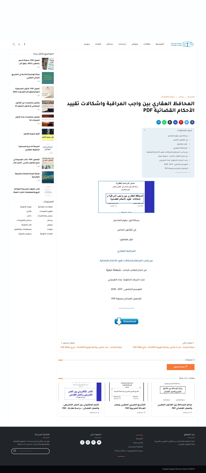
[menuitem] (160, 44)
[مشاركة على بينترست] (181, 122)
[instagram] (88, 442)
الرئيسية (139, 439)
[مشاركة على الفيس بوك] (192, 122)
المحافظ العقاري (180, 148)
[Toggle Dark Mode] (19, 44)
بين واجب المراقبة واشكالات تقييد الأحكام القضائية (167, 152)
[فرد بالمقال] (186, 122)
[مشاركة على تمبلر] (170, 122)
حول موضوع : (182, 144)
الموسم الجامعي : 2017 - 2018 (176, 165)
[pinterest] (93, 442)
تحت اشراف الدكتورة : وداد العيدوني (173, 160)
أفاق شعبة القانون (32, 134)
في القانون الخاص (180, 140)
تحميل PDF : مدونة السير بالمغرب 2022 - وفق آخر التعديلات (29, 64)
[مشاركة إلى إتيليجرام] (158, 122)
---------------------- (181, 173)
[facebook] (24, 44)
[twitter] (99, 442)
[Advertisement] (122, 19)
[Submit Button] (15, 451)
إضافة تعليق (179, 367)
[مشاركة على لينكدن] (175, 122)
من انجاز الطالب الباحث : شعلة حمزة (173, 156)
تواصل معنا (138, 443)
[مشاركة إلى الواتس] (164, 122)
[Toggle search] (13, 44)
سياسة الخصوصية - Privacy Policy (129, 451)
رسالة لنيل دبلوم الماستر (178, 136)
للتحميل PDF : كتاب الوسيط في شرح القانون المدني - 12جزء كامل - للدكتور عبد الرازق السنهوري (26, 163)
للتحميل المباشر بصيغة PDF (176, 169)
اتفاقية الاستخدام (136, 447)
